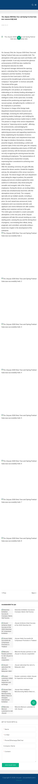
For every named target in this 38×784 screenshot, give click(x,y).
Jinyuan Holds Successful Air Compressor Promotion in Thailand (25, 639)
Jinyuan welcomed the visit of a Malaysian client (25, 666)
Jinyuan (18, 778)
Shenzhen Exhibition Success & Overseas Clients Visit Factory (24, 611)
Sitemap (19, 780)
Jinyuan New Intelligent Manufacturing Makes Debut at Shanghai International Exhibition (25, 691)
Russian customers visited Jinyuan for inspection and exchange (25, 677)
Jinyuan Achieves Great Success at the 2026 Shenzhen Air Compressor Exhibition (25, 624)
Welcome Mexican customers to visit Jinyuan (25, 708)
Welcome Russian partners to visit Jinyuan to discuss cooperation (25, 653)
